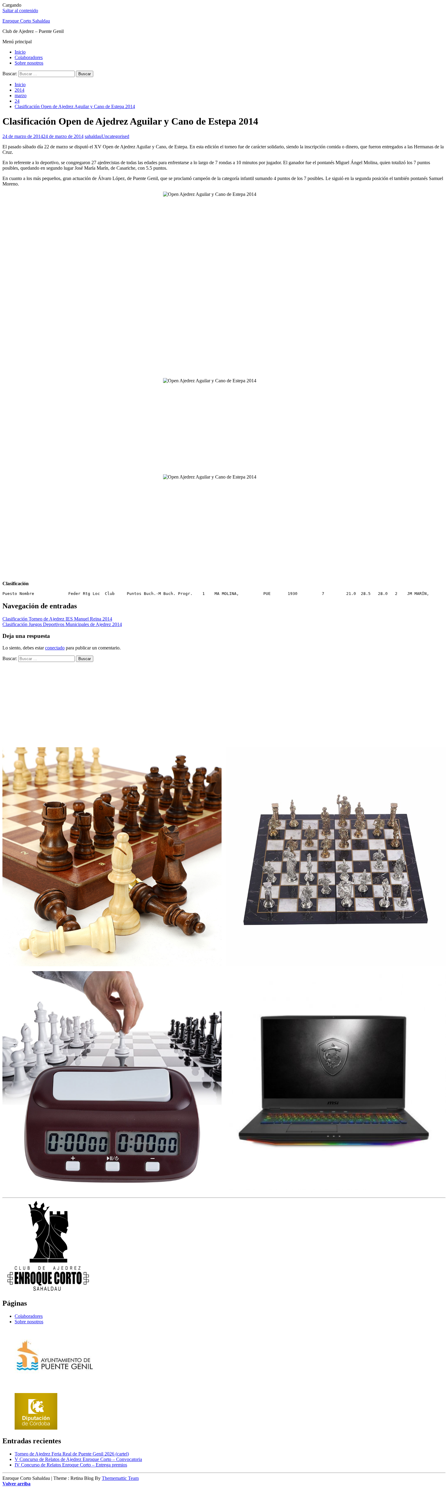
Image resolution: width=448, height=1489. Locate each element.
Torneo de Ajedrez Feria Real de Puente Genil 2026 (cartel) (72, 1453)
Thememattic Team (120, 1478)
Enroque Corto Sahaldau (26, 20)
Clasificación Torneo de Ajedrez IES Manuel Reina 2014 (57, 618)
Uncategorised (115, 136)
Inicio (20, 52)
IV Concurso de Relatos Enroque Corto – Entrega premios (71, 1464)
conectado (55, 647)
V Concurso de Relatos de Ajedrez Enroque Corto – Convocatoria (78, 1459)
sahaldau (93, 136)
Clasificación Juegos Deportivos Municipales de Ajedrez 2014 (62, 624)
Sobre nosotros (29, 62)
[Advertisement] (224, 330)
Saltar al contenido (20, 10)
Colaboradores (29, 57)
